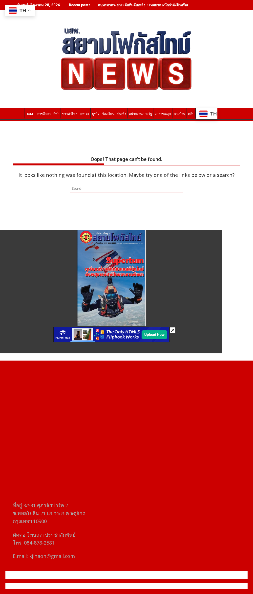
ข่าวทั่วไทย (70, 114)
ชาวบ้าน (179, 114)
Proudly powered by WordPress (93, 585)
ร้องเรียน (108, 114)
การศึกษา (44, 114)
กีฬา (56, 114)
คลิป (191, 114)
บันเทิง (121, 114)
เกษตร (84, 114)
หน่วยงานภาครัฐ (140, 114)
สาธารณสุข (163, 114)
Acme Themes (175, 585)
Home (30, 114)
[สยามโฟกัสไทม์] (17, 113)
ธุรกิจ (96, 114)
